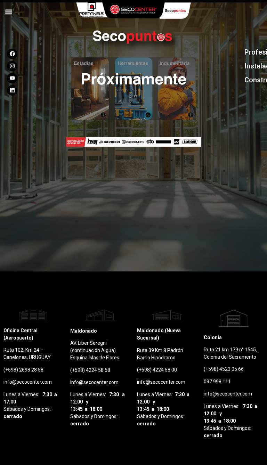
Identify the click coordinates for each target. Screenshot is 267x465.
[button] (8, 11)
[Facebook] (12, 54)
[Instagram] (12, 66)
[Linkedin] (12, 90)
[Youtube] (12, 78)
